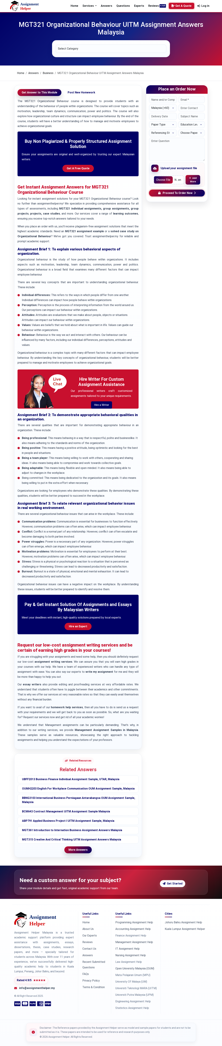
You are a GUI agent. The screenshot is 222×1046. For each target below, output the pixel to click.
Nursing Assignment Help (130, 955)
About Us (88, 929)
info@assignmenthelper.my (37, 988)
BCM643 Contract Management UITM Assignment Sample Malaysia (66, 811)
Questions (123, 5)
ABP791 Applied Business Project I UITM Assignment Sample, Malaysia (68, 820)
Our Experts (89, 935)
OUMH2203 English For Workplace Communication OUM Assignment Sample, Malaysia (78, 788)
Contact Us (89, 948)
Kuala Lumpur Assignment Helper (185, 929)
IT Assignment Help (127, 948)
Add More (193, 180)
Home (74, 5)
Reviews (153, 5)
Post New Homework (81, 92)
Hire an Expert (78, 626)
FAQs (85, 974)
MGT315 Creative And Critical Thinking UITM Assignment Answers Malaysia (71, 839)
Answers (106, 5)
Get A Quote (183, 5)
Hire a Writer (101, 405)
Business (48, 73)
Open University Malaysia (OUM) (134, 968)
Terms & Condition (93, 987)
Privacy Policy (91, 980)
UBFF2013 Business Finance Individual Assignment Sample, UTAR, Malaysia (70, 779)
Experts (139, 5)
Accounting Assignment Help (133, 929)
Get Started (174, 883)
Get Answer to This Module (39, 92)
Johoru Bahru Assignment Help (183, 922)
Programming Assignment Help (134, 922)
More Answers (78, 849)
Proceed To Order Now (177, 193)
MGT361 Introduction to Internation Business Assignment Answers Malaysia (72, 830)
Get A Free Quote (78, 168)
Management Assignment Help (134, 942)
